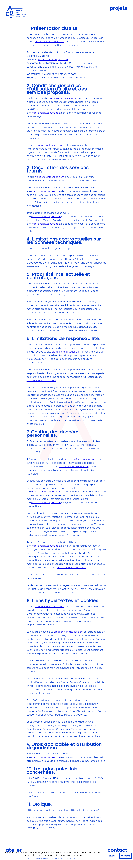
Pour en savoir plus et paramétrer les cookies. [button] (52, 858)
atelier (14, 850)
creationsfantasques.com (49, 41)
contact (117, 850)
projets (118, 8)
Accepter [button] (125, 856)
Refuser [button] (111, 856)
